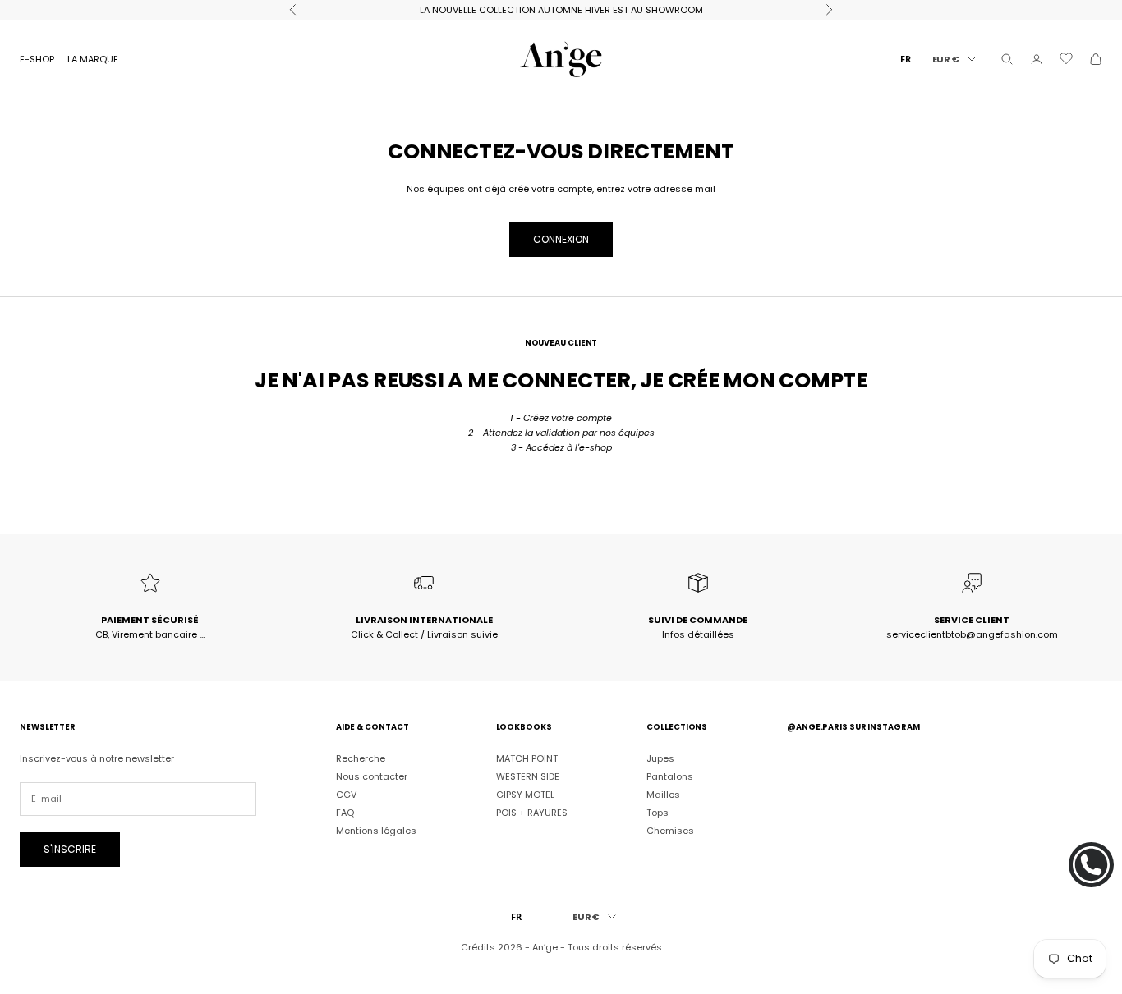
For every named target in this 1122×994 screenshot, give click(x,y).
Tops (657, 812)
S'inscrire (70, 849)
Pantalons (669, 776)
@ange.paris (817, 726)
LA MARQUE (92, 59)
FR (905, 59)
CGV (346, 794)
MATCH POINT (527, 758)
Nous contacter (371, 776)
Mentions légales (376, 830)
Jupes (660, 758)
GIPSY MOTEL (525, 794)
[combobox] (905, 58)
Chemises (670, 830)
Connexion (561, 239)
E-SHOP (37, 59)
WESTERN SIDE (527, 776)
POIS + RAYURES (532, 812)
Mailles (663, 794)
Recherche (360, 758)
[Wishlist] (1066, 59)
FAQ (345, 812)
